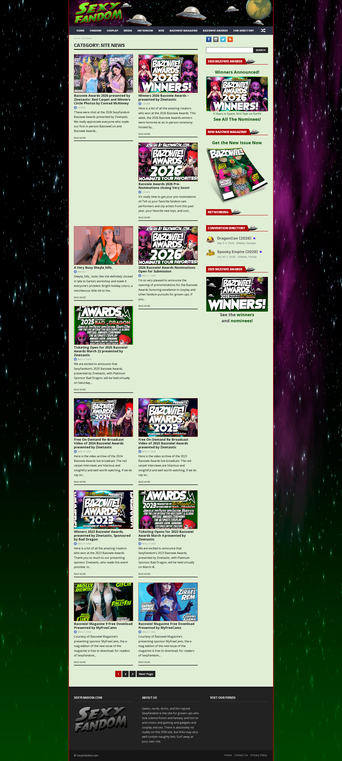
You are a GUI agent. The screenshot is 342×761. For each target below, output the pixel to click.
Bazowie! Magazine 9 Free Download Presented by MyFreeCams (103, 626)
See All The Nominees (237, 119)
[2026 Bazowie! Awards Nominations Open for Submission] (168, 245)
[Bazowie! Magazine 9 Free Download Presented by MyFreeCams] (103, 602)
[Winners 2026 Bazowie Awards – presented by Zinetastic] (168, 73)
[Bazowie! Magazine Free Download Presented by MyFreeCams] (168, 602)
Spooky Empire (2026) (240, 252)
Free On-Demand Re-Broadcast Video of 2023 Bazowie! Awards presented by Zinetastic (163, 443)
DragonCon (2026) (236, 238)
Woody (82, 271)
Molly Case (149, 275)
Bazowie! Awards (215, 30)
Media (128, 30)
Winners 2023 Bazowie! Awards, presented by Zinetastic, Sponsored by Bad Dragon (102, 535)
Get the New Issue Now (237, 142)
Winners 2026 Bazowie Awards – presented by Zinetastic (163, 97)
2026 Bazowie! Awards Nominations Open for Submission (166, 269)
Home (80, 30)
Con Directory (243, 30)
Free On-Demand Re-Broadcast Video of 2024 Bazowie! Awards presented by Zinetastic (99, 443)
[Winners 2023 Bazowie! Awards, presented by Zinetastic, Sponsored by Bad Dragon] (103, 509)
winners (245, 314)
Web (161, 30)
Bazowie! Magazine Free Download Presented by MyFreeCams (166, 626)
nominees (241, 321)
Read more (80, 137)
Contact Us (241, 755)
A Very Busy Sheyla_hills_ (93, 267)
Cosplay (112, 30)
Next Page (146, 674)
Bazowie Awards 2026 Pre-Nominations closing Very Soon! (163, 186)
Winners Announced (236, 72)
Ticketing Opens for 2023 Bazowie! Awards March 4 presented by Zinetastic (166, 535)
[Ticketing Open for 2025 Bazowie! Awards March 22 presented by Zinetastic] (103, 325)
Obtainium (145, 30)
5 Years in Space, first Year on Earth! (237, 114)
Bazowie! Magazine (184, 30)
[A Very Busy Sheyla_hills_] (103, 245)
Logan (82, 107)
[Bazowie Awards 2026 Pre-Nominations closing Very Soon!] (168, 162)
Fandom (95, 30)
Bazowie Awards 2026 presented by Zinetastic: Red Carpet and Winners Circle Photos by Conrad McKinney (102, 99)
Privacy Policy (258, 755)
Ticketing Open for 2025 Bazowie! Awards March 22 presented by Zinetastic (101, 351)
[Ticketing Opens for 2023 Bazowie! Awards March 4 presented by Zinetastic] (168, 509)
